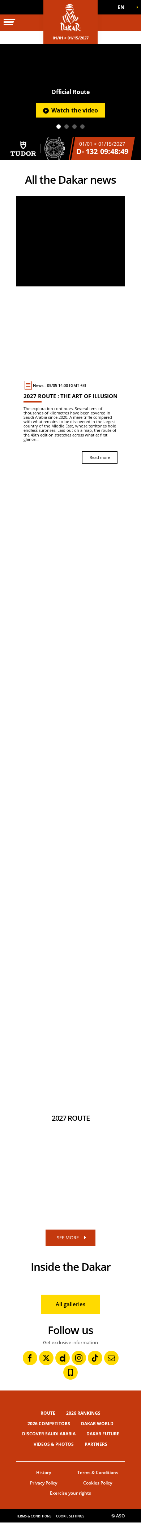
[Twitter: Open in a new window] (46, 1358)
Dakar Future (102, 1434)
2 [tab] (66, 126)
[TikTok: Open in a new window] (95, 1358)
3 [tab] (74, 126)
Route (47, 1413)
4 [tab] (82, 126)
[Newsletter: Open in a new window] (111, 1358)
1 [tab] (58, 126)
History (43, 1472)
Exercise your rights (70, 1493)
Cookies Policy (97, 1483)
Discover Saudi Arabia (49, 1434)
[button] (123, 7)
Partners (96, 1444)
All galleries (70, 1304)
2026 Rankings (83, 1413)
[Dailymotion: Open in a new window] (62, 1358)
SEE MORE (68, 1237)
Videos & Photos (54, 1444)
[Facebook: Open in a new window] (30, 1358)
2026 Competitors (48, 1424)
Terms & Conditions (97, 1472)
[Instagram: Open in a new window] (79, 1358)
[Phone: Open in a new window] (70, 1372)
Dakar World (97, 1424)
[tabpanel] (70, 102)
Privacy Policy (43, 1483)
